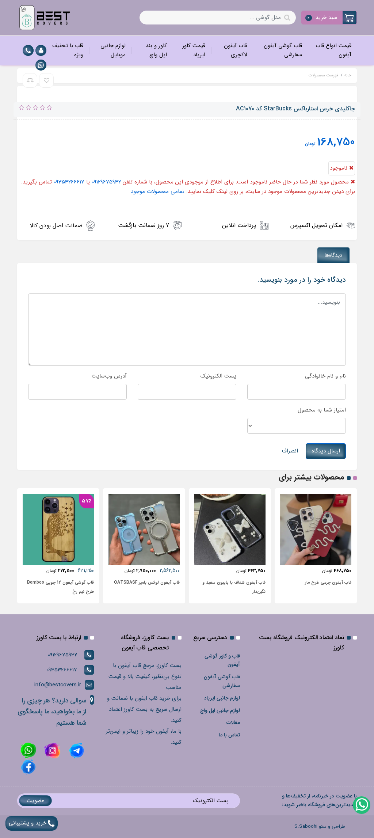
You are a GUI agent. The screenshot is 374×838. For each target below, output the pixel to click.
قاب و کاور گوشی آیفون (222, 660)
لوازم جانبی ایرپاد (222, 698)
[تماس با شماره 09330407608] (28, 50)
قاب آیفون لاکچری (235, 50)
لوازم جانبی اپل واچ (220, 710)
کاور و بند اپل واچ (156, 50)
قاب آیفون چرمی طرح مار (328, 582)
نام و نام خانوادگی (325, 376)
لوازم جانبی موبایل (113, 50)
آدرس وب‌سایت (109, 376)
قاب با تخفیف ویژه (67, 50)
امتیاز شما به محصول (322, 410)
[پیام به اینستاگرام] (51, 750)
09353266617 (69, 182)
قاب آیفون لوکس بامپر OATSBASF (147, 582)
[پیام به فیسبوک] (28, 766)
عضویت (35, 800)
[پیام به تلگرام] (75, 750)
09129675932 (106, 182)
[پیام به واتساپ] (40, 65)
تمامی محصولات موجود (157, 191)
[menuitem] (332, 50)
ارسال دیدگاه (326, 451)
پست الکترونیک (218, 376)
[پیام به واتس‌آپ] (361, 804)
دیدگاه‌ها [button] (333, 255)
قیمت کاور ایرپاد (193, 50)
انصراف (290, 451)
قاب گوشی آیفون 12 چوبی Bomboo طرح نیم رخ (60, 587)
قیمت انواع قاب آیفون (333, 50)
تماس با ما (229, 735)
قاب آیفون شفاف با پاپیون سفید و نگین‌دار (234, 587)
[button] (329, 17)
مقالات (233, 722)
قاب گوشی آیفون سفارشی (283, 50)
